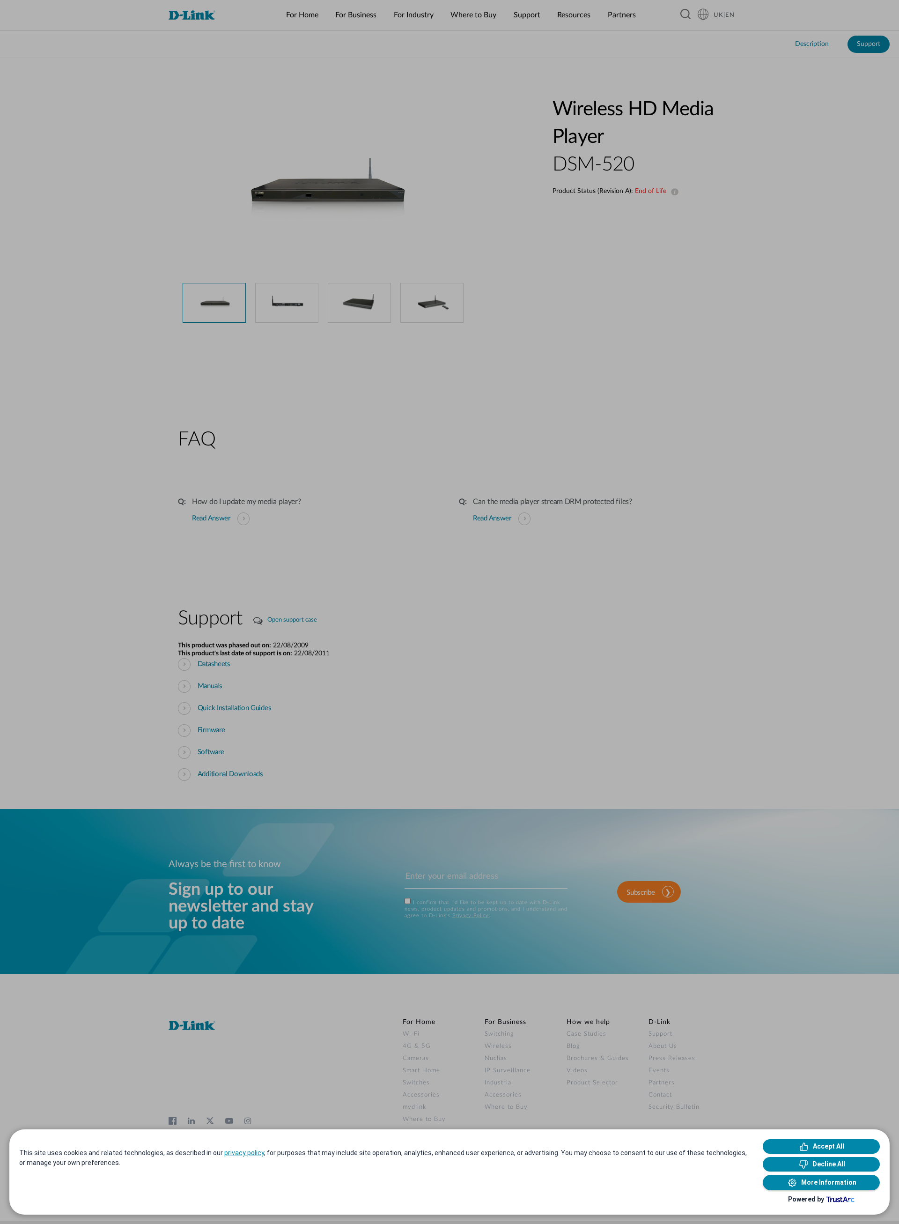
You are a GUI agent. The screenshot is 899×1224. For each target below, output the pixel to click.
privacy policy (244, 1153)
